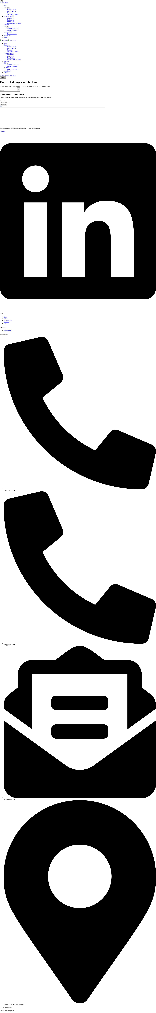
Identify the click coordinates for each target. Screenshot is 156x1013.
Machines (6, 67)
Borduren (6, 61)
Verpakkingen (8, 53)
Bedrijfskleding (11, 46)
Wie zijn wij (7, 71)
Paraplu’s (9, 50)
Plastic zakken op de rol (14, 59)
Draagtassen (10, 54)
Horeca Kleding (11, 48)
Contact (6, 72)
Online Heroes (18, 1010)
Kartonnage (10, 56)
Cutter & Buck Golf (13, 64)
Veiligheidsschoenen (13, 51)
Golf (5, 63)
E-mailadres (3, 102)
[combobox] (8, 91)
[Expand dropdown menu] (9, 45)
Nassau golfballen (12, 66)
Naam (2, 101)
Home (5, 43)
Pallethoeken (11, 58)
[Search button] (18, 89)
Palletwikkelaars (12, 69)
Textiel (5, 45)
